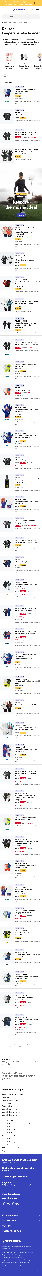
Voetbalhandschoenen (10, 1145)
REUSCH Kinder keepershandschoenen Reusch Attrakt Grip (26, 749)
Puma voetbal (7, 1106)
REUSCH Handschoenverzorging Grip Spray (27, 479)
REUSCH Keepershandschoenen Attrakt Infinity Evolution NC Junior (27, 343)
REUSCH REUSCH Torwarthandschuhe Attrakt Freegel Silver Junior (25, 933)
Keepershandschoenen (10, 1100)
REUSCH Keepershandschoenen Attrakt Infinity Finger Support (26, 609)
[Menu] (4, 9)
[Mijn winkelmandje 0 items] (37, 9)
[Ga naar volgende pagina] (29, 1046)
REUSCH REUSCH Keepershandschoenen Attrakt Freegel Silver (26, 1019)
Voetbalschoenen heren (10, 1115)
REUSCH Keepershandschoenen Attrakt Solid (26, 365)
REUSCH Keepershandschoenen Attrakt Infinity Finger (26, 561)
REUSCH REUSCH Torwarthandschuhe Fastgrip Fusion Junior (25, 997)
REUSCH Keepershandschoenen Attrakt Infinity (26, 459)
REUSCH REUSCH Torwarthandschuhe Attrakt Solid (27, 953)
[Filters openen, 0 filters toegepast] (5, 76)
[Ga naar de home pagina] (18, 10)
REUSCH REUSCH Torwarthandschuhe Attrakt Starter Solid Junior (25, 866)
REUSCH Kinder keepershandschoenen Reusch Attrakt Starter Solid (26, 435)
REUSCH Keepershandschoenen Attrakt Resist (26, 114)
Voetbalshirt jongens (9, 1142)
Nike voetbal (6, 1103)
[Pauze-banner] (35, 3)
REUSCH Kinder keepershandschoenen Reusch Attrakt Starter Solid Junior (26, 727)
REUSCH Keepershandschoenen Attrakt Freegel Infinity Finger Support (26, 773)
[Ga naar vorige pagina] (12, 1046)
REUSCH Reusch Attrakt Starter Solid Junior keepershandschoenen (26, 657)
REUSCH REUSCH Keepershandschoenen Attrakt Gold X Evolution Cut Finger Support (26, 842)
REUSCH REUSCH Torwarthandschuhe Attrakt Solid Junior (27, 282)
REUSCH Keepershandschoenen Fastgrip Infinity (26, 522)
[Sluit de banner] (38, 3)
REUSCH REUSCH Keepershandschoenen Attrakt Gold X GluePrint (26, 976)
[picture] (7, 93)
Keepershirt (6, 1118)
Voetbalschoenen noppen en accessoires (17, 1124)
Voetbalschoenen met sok (11, 1112)
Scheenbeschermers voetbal (12, 1094)
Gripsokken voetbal (9, 1151)
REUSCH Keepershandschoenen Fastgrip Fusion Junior (26, 912)
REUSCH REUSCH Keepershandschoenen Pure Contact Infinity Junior (25, 323)
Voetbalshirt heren (9, 1133)
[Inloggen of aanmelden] (32, 9)
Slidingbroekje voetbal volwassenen (15, 1148)
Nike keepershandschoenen (24, 66)
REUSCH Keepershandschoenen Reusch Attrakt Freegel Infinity (26, 541)
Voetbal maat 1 (7, 1121)
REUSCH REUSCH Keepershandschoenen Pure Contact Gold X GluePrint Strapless (25, 797)
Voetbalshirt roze (8, 1127)
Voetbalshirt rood (8, 1130)
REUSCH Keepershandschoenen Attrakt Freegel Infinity (26, 133)
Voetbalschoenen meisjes (11, 1139)
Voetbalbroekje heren (10, 1109)
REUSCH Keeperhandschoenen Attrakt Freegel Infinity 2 (26, 150)
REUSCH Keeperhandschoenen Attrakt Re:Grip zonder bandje (26, 302)
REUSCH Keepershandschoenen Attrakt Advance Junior (26, 389)
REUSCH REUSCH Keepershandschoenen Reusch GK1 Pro (26, 584)
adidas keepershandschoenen (9, 66)
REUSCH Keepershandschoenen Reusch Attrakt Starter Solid (26, 704)
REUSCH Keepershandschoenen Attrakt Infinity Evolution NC (26, 632)
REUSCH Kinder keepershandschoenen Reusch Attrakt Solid (26, 410)
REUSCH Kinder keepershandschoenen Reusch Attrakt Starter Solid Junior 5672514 (26, 259)
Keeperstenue (7, 1097)
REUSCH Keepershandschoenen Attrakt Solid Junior (26, 90)
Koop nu (21, 215)
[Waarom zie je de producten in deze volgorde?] (3, 82)
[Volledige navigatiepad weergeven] (3, 22)
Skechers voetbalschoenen (12, 1136)
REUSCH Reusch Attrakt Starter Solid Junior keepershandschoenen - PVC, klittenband (26, 231)
